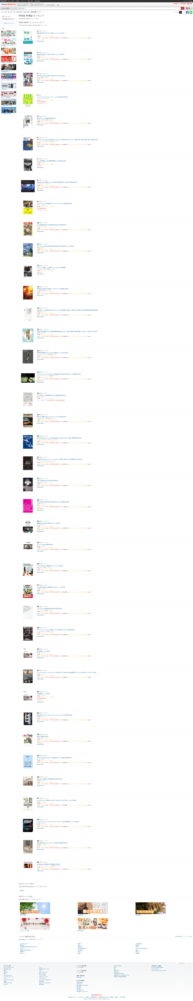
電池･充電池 (41, 981)
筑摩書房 (22, 951)
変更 (58, 5)
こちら (42, 3)
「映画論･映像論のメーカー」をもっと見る (183, 936)
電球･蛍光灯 (41, 984)
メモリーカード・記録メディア (45, 979)
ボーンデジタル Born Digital (141, 948)
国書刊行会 (22, 945)
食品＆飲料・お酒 (7, 968)
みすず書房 (80, 950)
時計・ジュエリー (42, 973)
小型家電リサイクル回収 (118, 973)
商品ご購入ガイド (80, 989)
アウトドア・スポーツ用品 (9, 979)
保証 (115, 968)
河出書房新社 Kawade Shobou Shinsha (28, 946)
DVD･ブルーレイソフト (43, 976)
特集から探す (79, 977)
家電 (5, 973)
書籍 (5, 970)
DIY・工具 (6, 984)
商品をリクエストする (9, 23)
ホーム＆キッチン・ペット (9, 976)
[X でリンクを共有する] (180, 13)
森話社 (79, 953)
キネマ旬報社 (138, 943)
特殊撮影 (22, 890)
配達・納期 (79, 986)
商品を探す (79, 988)
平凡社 (79, 943)
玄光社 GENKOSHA (82, 948)
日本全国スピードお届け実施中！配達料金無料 (182, 3)
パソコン (5, 978)
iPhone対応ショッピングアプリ (82, 991)
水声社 (137, 946)
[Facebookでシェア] (187, 13)
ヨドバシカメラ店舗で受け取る (157, 967)
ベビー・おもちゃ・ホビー (9, 967)
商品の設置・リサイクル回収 (82, 985)
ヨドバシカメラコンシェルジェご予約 (159, 970)
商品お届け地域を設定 (21, 5)
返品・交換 (116, 970)
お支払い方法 (79, 983)
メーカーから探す (80, 967)
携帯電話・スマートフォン (44, 968)
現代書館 (137, 953)
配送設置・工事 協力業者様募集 (120, 976)
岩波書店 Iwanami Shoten (25, 950)
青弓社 (79, 951)
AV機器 (5, 981)
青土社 (21, 953)
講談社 (137, 950)
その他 (21, 948)
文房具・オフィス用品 (8, 982)
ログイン (19, 3)
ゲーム (40, 967)
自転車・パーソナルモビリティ (45, 982)
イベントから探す (80, 972)
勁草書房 (137, 945)
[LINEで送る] (191, 13)
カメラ (40, 970)
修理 (115, 967)
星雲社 (137, 951)
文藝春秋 (79, 946)
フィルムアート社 (23, 943)
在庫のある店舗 (40, 41)
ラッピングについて (155, 968)
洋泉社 (79, 945)
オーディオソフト (42, 978)
